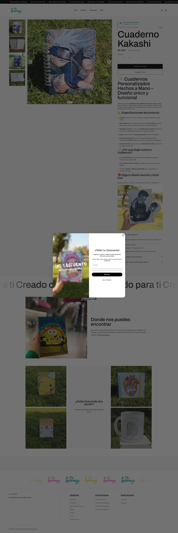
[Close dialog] (123, 235)
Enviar (107, 274)
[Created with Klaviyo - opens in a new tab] (89, 299)
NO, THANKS (107, 280)
